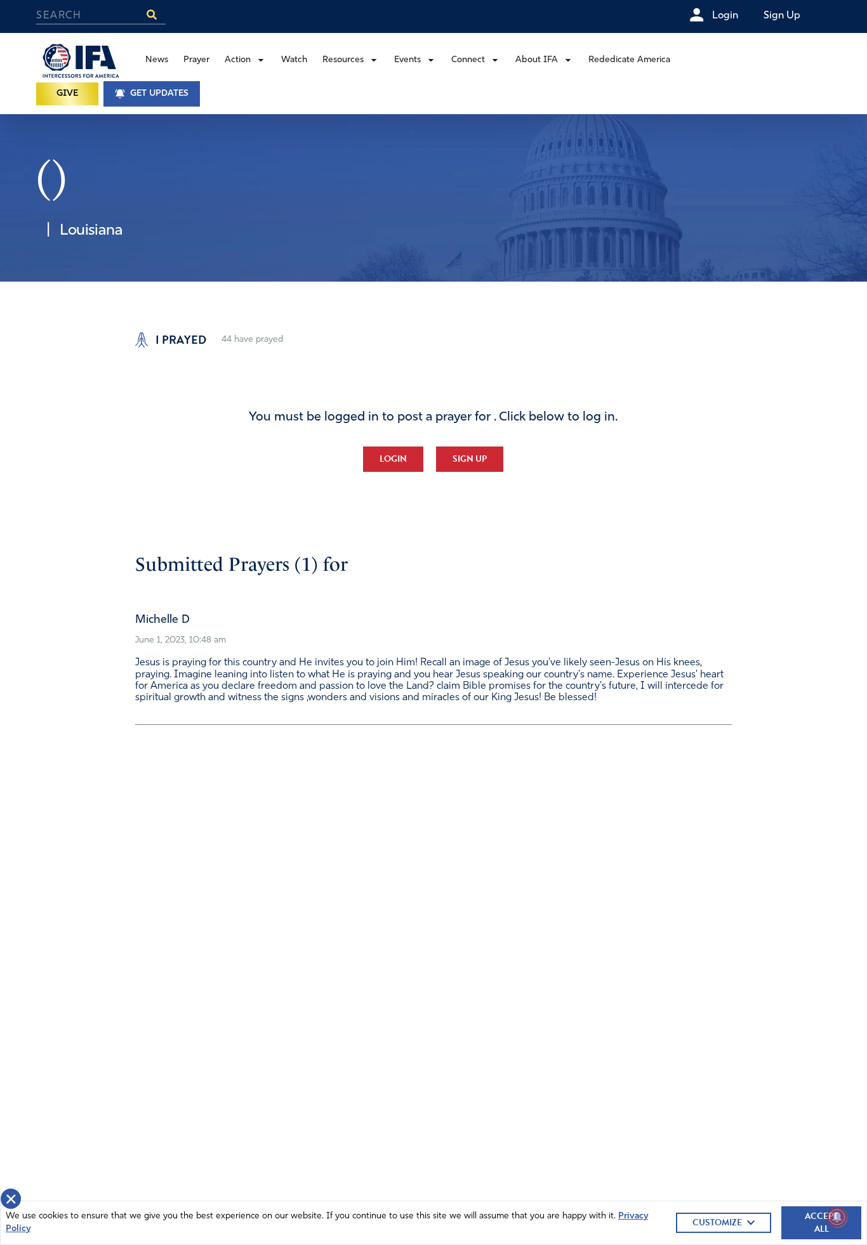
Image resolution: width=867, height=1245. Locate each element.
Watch (294, 60)
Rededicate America (629, 60)
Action (238, 60)
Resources (343, 60)
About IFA (536, 60)
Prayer (196, 60)
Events (407, 60)
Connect (468, 60)
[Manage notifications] (837, 1217)
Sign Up (470, 459)
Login (393, 459)
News (156, 60)
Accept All (821, 1222)
